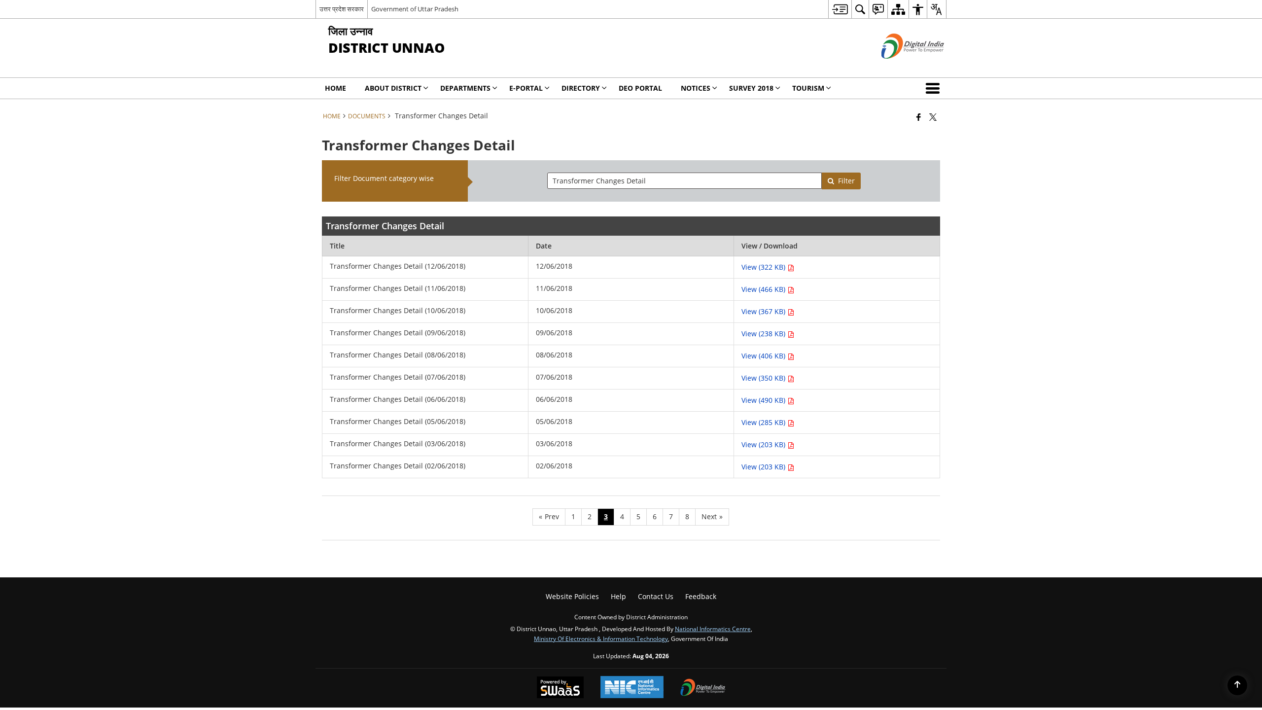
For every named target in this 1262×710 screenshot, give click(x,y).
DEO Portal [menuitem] (640, 88)
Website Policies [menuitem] (572, 596)
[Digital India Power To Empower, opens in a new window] (703, 688)
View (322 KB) (764, 267)
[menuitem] (839, 9)
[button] (934, 88)
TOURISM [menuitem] (808, 88)
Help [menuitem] (618, 596)
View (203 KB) (764, 444)
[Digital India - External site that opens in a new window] (900, 66)
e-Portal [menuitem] (526, 88)
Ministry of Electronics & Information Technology (601, 638)
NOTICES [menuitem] (695, 88)
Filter (846, 180)
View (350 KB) (764, 378)
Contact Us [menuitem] (655, 596)
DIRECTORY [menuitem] (580, 88)
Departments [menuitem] (465, 88)
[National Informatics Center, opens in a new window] (632, 688)
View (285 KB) (764, 422)
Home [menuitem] (335, 88)
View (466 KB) (764, 289)
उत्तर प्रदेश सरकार (341, 8)
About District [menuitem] (393, 88)
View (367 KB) (764, 311)
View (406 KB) (764, 355)
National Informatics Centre (713, 629)
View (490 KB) (764, 400)
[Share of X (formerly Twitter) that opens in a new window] (933, 117)
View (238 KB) (764, 333)
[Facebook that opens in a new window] (918, 117)
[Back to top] (1237, 685)
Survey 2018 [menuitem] (751, 88)
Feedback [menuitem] (700, 596)
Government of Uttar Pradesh (414, 8)
